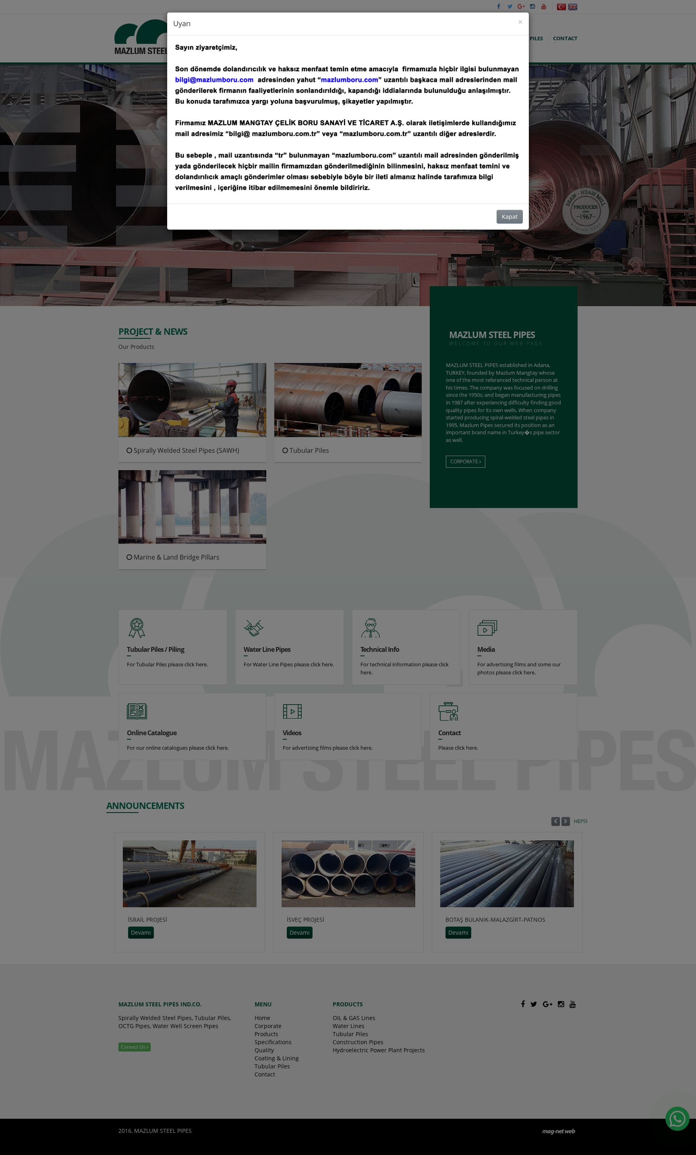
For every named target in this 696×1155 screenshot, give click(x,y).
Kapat (510, 216)
